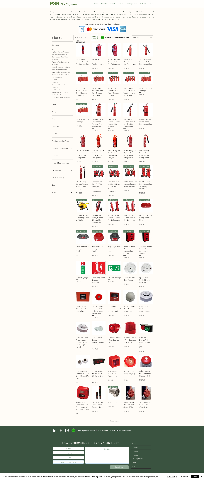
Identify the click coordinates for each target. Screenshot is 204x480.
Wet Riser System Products (61, 90)
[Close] (201, 476)
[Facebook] (61, 430)
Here (129, 430)
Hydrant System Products (60, 52)
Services (135, 455)
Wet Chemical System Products (59, 81)
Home (134, 444)
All (53, 49)
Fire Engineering (138, 459)
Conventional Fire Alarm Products (60, 58)
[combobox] (142, 38)
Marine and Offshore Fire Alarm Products (60, 76)
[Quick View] (83, 50)
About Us (135, 447)
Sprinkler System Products (61, 67)
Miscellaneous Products (60, 92)
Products (135, 451)
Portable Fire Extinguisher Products (60, 63)
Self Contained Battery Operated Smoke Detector (61, 71)
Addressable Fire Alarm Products (60, 86)
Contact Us (135, 463)
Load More (114, 421)
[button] (112, 3)
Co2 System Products (59, 95)
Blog (133, 466)
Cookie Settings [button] (172, 477)
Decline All (184, 477)
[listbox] (80, 37)
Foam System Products (59, 54)
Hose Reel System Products (61, 97)
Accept (195, 477)
